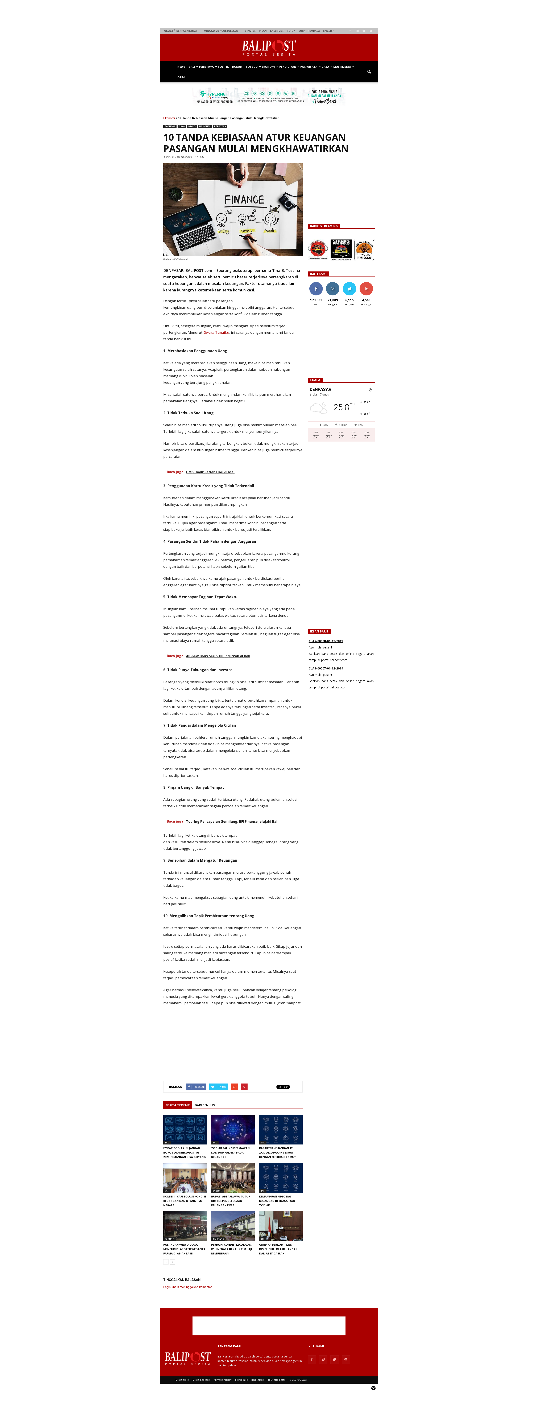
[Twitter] (364, 31)
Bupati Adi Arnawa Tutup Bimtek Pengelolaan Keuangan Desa (230, 1201)
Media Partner (201, 1380)
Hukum (237, 67)
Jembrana (218, 1239)
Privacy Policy (223, 1380)
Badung (217, 1190)
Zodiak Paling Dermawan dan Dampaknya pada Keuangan (230, 1152)
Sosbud (252, 67)
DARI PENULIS (205, 1105)
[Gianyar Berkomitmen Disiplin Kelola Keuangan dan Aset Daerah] (281, 1226)
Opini (181, 77)
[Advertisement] (269, 13)
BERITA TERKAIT (178, 1105)
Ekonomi (268, 67)
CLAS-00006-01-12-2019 (326, 668)
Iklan (263, 31)
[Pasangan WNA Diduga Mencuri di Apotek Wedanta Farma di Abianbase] (185, 1226)
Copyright (241, 1380)
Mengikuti (333, 283)
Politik (223, 67)
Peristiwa (206, 67)
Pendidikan (287, 67)
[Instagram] (357, 31)
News (181, 67)
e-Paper (250, 31)
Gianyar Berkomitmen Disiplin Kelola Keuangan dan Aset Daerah (278, 1249)
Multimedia (342, 67)
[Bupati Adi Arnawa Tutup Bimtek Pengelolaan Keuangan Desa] (233, 1178)
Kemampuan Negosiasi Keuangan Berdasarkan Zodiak (277, 1201)
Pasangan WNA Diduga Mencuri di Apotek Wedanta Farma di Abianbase (184, 1249)
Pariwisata (308, 67)
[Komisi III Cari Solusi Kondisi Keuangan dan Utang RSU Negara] (185, 1178)
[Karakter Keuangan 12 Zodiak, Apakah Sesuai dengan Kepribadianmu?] (281, 1129)
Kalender (277, 31)
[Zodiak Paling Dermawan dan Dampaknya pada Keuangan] (233, 1129)
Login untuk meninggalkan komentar (187, 1287)
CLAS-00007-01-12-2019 (326, 641)
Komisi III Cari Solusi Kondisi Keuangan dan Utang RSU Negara (184, 1201)
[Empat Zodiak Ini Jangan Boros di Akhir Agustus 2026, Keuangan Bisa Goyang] (185, 1129)
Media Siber (182, 1380)
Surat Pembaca (309, 31)
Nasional (205, 126)
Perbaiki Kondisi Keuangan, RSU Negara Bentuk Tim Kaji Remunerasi (231, 1249)
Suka (316, 283)
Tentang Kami (276, 1380)
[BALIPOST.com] (269, 47)
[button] (369, 72)
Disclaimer (257, 1380)
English (328, 31)
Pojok (291, 31)
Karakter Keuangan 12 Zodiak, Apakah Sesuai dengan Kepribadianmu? (277, 1152)
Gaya (325, 67)
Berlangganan (368, 283)
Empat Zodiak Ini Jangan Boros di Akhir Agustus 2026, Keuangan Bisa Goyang (184, 1152)
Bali (192, 67)
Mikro (192, 126)
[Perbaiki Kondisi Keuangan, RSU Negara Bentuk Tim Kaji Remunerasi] (233, 1226)
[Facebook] (350, 31)
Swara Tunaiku (216, 332)
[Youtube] (371, 31)
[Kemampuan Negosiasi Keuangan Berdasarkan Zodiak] (281, 1178)
